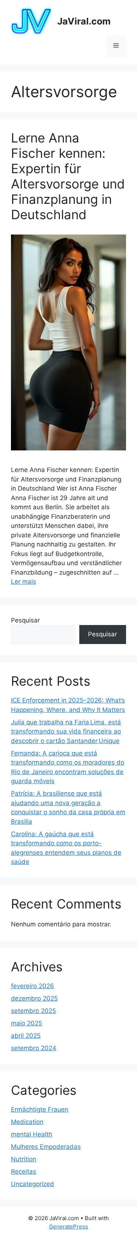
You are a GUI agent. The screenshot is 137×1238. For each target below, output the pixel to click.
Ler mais (23, 581)
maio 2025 (26, 1023)
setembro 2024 (33, 1048)
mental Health (31, 1134)
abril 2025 (26, 1035)
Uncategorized (32, 1184)
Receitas (23, 1171)
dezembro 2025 (34, 998)
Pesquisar (25, 620)
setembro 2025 (33, 1010)
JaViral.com (84, 21)
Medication (27, 1121)
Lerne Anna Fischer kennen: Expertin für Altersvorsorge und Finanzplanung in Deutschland (68, 176)
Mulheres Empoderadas (46, 1146)
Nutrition (23, 1159)
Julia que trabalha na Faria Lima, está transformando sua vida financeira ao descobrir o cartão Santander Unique (66, 731)
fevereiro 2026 (32, 986)
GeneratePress (68, 1226)
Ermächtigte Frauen (39, 1109)
